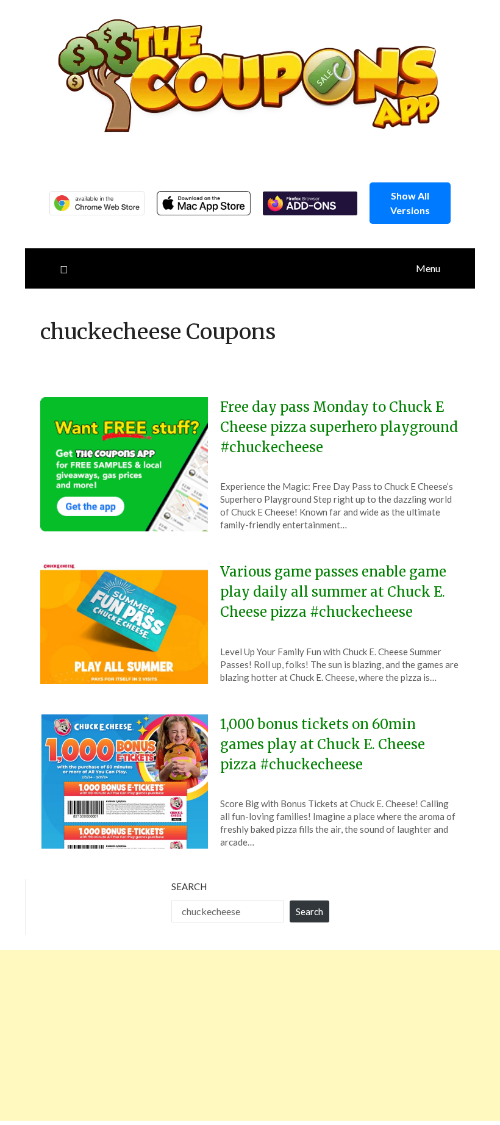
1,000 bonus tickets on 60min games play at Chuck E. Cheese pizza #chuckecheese (322, 744)
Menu (428, 268)
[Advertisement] (250, 1035)
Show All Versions (410, 203)
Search (189, 886)
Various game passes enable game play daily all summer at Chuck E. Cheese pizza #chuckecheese (333, 591)
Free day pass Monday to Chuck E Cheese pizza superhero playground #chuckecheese (339, 427)
